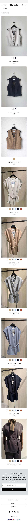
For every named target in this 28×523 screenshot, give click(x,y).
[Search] (22, 5)
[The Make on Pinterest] (12, 511)
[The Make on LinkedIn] (18, 511)
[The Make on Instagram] (15, 511)
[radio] (12, 58)
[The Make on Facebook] (10, 511)
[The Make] (14, 5)
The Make (16, 516)
